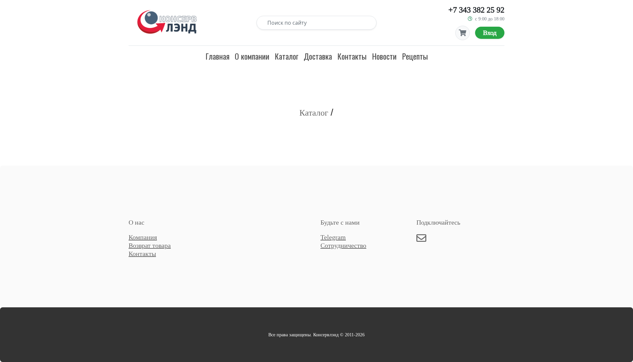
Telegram (333, 237)
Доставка (318, 56)
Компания (143, 237)
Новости (384, 56)
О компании (252, 56)
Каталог (286, 56)
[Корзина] (462, 33)
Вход (490, 32)
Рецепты (415, 56)
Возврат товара (150, 245)
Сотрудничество (343, 245)
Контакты (352, 56)
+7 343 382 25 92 (476, 10)
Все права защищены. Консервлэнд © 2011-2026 (316, 334)
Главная (217, 56)
